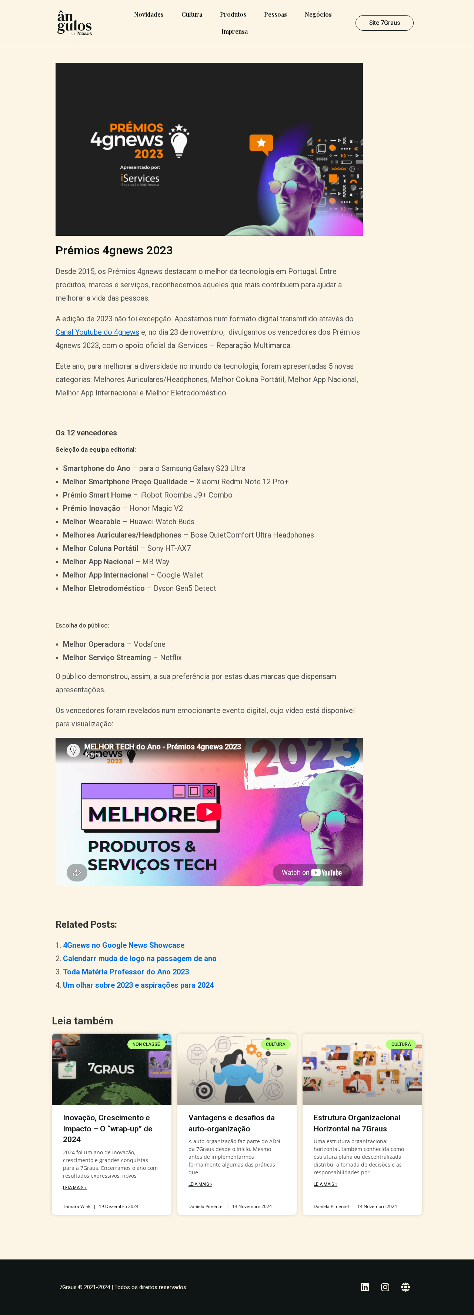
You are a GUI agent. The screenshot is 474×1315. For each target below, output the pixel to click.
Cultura (191, 14)
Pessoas (275, 14)
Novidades (149, 14)
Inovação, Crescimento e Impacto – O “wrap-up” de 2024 (108, 1128)
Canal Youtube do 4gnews (97, 332)
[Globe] (405, 1287)
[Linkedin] (365, 1287)
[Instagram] (385, 1287)
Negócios (318, 14)
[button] (385, 23)
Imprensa (234, 31)
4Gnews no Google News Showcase (123, 945)
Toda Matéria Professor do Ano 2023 (126, 971)
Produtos (233, 14)
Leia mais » (75, 1187)
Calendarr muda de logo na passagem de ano (140, 958)
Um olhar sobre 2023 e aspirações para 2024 (138, 985)
